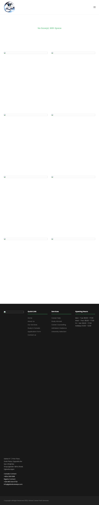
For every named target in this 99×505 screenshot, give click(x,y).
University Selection (58, 331)
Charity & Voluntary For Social (26, 82)
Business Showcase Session (73, 268)
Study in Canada (34, 328)
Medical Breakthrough (73, 82)
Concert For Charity (73, 206)
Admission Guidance (59, 328)
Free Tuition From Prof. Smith (26, 268)
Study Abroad (56, 321)
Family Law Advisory (26, 144)
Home (30, 318)
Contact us (32, 335)
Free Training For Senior (73, 144)
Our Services (32, 325)
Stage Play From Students (26, 206)
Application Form (34, 331)
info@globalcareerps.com (13, 484)
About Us (31, 321)
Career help (56, 318)
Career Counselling (58, 325)
